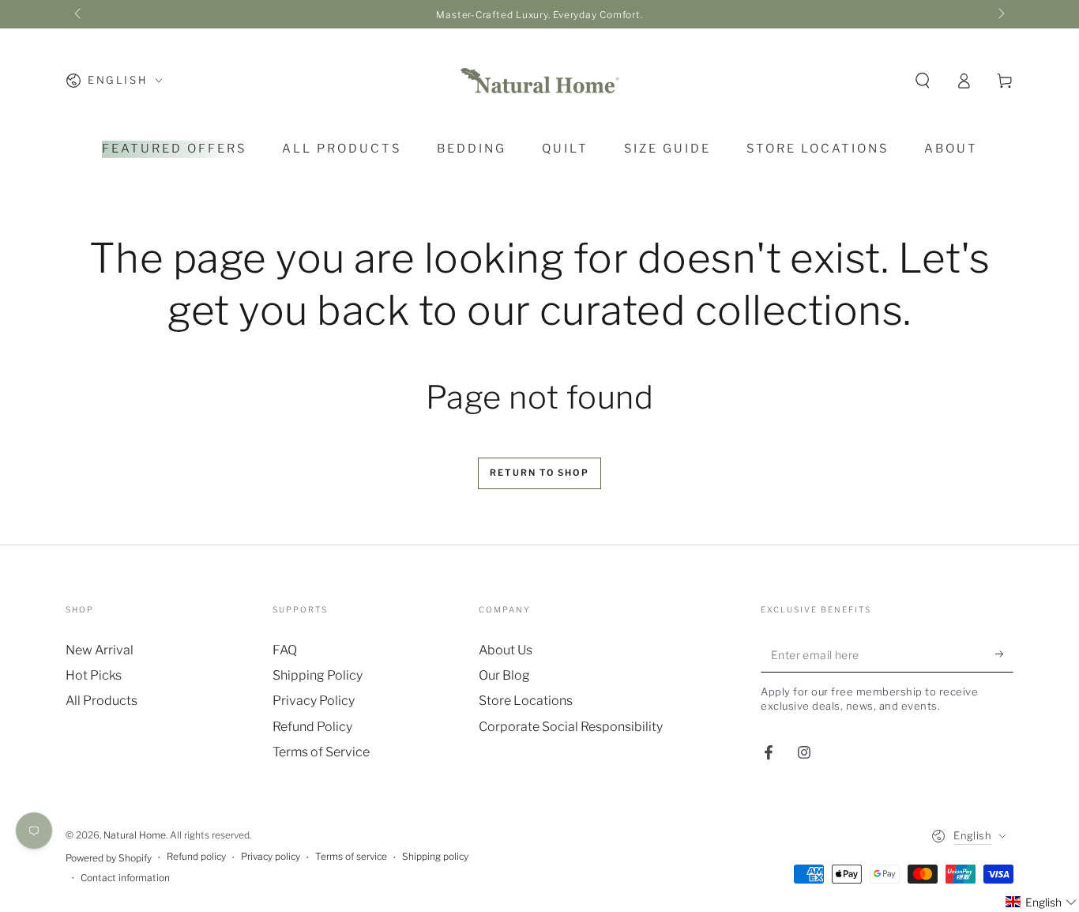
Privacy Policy (314, 700)
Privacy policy (270, 856)
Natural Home (134, 835)
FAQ (285, 650)
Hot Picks (94, 675)
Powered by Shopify (109, 858)
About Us (505, 650)
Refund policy (196, 856)
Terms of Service (321, 751)
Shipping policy (435, 856)
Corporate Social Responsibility (571, 726)
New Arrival (99, 650)
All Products (101, 700)
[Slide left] (79, 14)
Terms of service (351, 856)
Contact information (125, 878)
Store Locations (526, 700)
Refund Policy (312, 726)
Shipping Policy (318, 675)
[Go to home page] (539, 80)
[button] (922, 80)
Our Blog (504, 675)
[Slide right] (1000, 14)
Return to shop (539, 472)
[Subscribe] (1004, 654)
